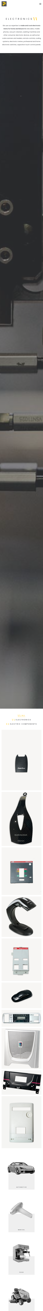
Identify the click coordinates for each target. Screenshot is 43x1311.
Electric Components (21, 724)
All (21, 715)
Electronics (21, 720)
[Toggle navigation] (40, 4)
